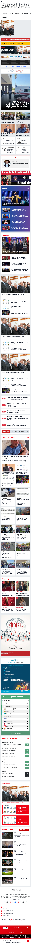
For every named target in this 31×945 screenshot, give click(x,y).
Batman (19, 552)
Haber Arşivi (6, 915)
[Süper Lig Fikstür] (28, 738)
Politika (4, 517)
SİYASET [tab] (22, 431)
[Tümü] (28, 578)
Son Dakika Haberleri (8, 913)
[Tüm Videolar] (28, 188)
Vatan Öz (14, 161)
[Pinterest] (10, 903)
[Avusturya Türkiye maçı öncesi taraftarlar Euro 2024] (6, 227)
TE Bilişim (19, 932)
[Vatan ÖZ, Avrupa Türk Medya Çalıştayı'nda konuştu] (6, 215)
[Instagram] (13, 903)
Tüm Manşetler (6, 912)
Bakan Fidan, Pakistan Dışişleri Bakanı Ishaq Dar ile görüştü (23, 537)
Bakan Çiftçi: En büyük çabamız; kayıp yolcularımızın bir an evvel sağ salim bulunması (17, 405)
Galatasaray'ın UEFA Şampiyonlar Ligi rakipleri (10, 142)
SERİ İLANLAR (5, 921)
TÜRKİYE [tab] (14, 431)
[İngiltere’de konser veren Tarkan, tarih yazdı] (6, 264)
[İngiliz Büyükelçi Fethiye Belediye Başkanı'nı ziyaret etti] (6, 209)
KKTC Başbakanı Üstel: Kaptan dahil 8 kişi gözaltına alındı (7, 572)
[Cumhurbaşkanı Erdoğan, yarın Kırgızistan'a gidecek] (8, 511)
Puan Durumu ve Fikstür (9, 910)
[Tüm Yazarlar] (28, 157)
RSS (6, 927)
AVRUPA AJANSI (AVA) (19, 919)
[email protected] (15, 899)
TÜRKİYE (10, 13)
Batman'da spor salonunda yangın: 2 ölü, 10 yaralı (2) (22, 555)
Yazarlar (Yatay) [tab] (9, 157)
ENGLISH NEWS (6, 919)
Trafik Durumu (6, 908)
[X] (7, 903)
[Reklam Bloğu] (15, 57)
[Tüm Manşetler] (28, 437)
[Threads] (23, 903)
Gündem (19, 534)
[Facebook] (5, 903)
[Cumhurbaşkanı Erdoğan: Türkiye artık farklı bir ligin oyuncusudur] (8, 529)
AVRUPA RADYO (16, 921)
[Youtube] (18, 903)
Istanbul (4, 498)
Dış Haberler (6, 569)
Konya (19, 517)
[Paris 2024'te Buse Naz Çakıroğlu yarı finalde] (6, 221)
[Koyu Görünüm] (1, 10)
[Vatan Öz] (7, 163)
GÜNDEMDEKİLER (10, 147)
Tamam (28, 937)
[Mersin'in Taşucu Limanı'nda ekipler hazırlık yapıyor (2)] (23, 564)
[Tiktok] (21, 903)
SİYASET (17, 13)
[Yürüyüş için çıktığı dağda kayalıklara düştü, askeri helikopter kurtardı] (23, 511)
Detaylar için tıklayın (15, 733)
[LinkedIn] (15, 903)
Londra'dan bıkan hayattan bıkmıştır (20, 164)
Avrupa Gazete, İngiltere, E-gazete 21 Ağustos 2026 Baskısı (25, 151)
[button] (28, 50)
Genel (19, 498)
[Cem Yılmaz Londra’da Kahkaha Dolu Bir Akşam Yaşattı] (6, 258)
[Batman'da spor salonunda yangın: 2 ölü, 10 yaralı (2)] (23, 546)
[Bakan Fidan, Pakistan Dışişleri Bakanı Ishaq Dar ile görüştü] (23, 529)
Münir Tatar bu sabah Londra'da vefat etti (10, 151)
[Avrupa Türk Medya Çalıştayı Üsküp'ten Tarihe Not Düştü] (6, 269)
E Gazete (4, 17)
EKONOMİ (25, 13)
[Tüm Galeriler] (28, 235)
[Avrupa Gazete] (15, 5)
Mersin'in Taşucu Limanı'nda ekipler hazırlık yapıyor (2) (22, 572)
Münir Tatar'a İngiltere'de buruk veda (12, 43)
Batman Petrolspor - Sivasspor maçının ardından (25, 142)
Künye (24, 921)
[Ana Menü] (1, 1)
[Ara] (3, 10)
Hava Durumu (6, 907)
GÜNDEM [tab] (6, 431)
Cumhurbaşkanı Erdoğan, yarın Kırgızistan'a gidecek (7, 519)
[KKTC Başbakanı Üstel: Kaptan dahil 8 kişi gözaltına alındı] (8, 564)
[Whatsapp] (26, 903)
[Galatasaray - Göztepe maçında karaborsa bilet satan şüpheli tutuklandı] (8, 546)
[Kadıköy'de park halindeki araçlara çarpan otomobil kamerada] (8, 492)
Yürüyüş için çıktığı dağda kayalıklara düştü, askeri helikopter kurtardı (17, 418)
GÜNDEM (3, 13)
